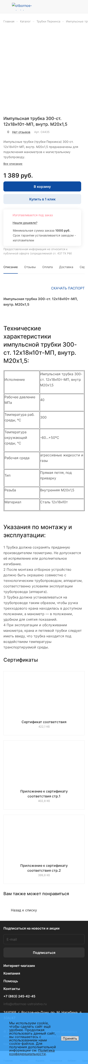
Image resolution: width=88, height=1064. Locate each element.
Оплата (47, 267)
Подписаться (44, 952)
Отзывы (30, 267)
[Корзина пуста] (81, 6)
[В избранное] (63, 132)
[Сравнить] (72, 132)
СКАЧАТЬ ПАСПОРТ (68, 288)
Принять (70, 1038)
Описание (10, 267)
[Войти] (73, 6)
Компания (11, 973)
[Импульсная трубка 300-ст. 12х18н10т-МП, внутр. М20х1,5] (45, 71)
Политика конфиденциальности (32, 1052)
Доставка (66, 267)
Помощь (10, 981)
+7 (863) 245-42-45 (19, 996)
